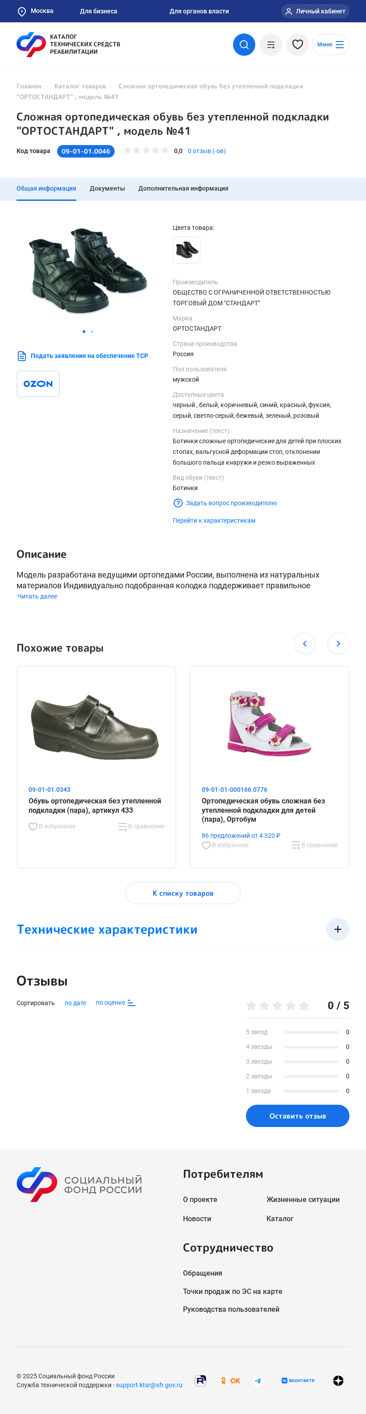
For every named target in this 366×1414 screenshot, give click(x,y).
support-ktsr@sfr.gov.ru (149, 1385)
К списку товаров (183, 893)
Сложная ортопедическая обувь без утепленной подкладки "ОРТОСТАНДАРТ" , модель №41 (173, 123)
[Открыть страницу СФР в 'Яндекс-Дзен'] (338, 1380)
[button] (84, 331)
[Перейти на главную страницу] (68, 44)
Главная (29, 86)
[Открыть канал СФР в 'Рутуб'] (200, 1380)
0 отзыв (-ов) (207, 150)
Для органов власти (199, 11)
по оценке (111, 1002)
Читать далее (37, 596)
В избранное (56, 826)
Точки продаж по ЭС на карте (233, 1291)
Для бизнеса (98, 11)
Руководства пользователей (231, 1309)
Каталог (280, 1218)
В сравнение (145, 826)
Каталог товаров (80, 86)
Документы (107, 188)
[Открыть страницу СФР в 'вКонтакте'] (298, 1380)
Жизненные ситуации (303, 1199)
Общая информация (46, 188)
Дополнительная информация (183, 188)
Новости (197, 1218)
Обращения (202, 1273)
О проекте (200, 1199)
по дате (75, 1002)
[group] (88, 270)
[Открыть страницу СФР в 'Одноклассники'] (229, 1380)
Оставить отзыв (298, 1116)
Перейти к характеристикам (214, 520)
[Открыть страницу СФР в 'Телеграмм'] (258, 1380)
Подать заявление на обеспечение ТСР (89, 355)
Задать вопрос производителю (231, 503)
